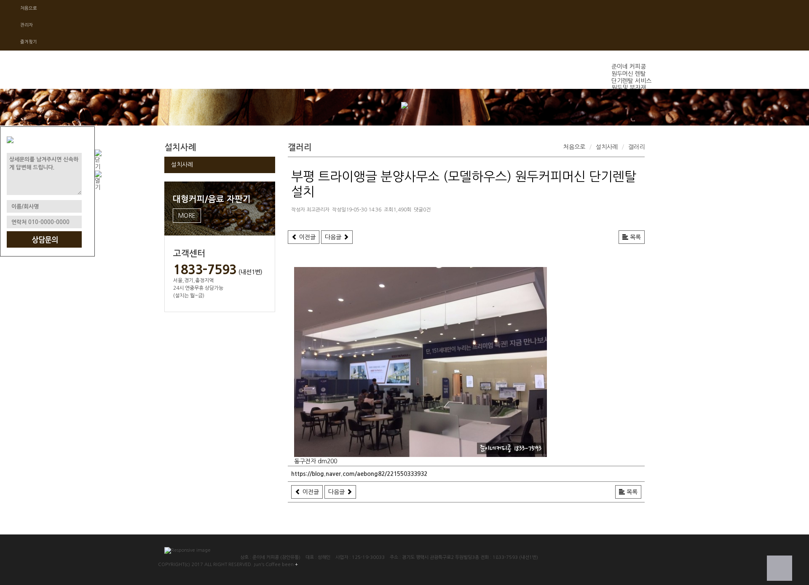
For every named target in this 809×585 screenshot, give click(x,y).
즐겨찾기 (28, 42)
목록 (634, 237)
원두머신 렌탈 (628, 74)
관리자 (26, 25)
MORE (187, 216)
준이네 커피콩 (628, 66)
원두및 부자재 (628, 88)
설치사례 (182, 165)
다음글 (334, 237)
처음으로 (28, 8)
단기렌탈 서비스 (631, 81)
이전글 (306, 237)
